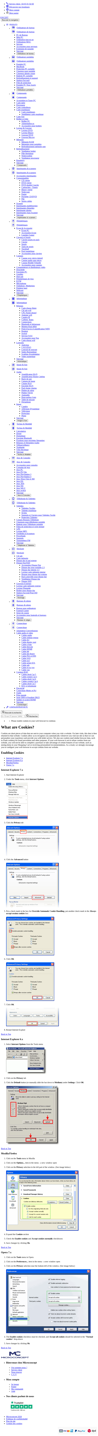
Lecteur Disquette (23, 588)
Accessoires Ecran (28, 233)
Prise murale (21, 695)
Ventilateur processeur (30, 158)
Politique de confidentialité (17, 1419)
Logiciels (20, 343)
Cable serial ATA (28, 663)
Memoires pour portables (31, 144)
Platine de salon (27, 390)
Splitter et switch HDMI (26, 700)
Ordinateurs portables (25, 90)
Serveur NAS (26, 336)
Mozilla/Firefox (12, 763)
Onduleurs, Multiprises (25, 286)
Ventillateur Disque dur (30, 579)
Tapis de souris (27, 247)
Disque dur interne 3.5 (30, 570)
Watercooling (26, 156)
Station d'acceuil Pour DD (26, 593)
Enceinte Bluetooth (24, 438)
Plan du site (10, 1421)
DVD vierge (26, 183)
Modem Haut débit (29, 326)
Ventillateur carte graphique (32, 114)
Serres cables (26, 201)
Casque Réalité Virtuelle (31, 263)
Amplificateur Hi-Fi (29, 374)
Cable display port (28, 642)
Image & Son (22, 421)
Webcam (19, 290)
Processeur (20, 105)
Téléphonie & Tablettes (25, 545)
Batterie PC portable (24, 76)
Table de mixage (28, 400)
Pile (22, 199)
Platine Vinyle (27, 393)
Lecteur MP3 (21, 531)
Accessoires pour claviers (31, 253)
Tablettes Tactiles (28, 508)
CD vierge (25, 180)
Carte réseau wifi (28, 340)
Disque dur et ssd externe (26, 560)
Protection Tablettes (29, 517)
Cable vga (25, 670)
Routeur (24, 331)
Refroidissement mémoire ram (33, 146)
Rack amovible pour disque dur (34, 577)
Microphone (21, 283)
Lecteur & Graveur (24, 128)
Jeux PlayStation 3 (23, 474)
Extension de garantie (25, 49)
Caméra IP (25, 317)
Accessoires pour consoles (27, 465)
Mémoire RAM (27, 142)
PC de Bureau (22, 35)
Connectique (22, 705)
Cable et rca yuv (28, 667)
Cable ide (25, 651)
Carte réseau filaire (28, 308)
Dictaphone (26, 402)
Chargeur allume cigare (25, 73)
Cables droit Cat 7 (28, 684)
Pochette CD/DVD (29, 196)
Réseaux (19, 306)
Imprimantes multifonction (27, 206)
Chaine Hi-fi (26, 383)
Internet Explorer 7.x (14, 758)
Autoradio (25, 395)
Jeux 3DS (20, 483)
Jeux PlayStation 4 (23, 477)
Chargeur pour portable (25, 71)
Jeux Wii (19, 486)
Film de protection (23, 83)
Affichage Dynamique (30, 409)
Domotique (20, 436)
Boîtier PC (25, 121)
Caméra (24, 406)
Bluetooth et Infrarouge (30, 324)
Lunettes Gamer (27, 235)
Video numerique (28, 356)
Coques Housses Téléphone (27, 520)
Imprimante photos (23, 210)
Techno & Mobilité (24, 454)
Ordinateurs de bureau (25, 54)
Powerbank (21, 536)
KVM (18, 281)
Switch (24, 333)
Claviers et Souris (23, 237)
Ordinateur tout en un (25, 40)
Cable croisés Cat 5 (29, 677)
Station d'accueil (22, 80)
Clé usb (19, 556)
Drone (18, 433)
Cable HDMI (26, 649)
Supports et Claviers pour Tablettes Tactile (38, 515)
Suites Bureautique (29, 352)
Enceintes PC (21, 272)
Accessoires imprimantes (26, 176)
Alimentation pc (27, 123)
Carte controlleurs (23, 107)
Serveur (19, 44)
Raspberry (20, 160)
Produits (13, 24)
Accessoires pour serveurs (26, 46)
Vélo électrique (22, 450)
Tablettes (19, 506)
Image (18, 404)
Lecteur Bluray (27, 133)
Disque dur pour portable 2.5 (33, 567)
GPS (18, 529)
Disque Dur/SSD (23, 563)
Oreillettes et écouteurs (25, 533)
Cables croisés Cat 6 (29, 681)
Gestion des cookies (14, 1423)
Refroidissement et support (27, 78)
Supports (19, 538)
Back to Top (6, 1034)
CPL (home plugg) (28, 313)
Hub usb (19, 276)
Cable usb (25, 665)
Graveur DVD (27, 135)
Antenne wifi (26, 315)
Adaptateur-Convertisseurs (27, 631)
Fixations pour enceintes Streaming (30, 440)
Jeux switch (21, 490)
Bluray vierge (26, 190)
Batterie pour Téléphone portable (29, 524)
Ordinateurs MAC (23, 42)
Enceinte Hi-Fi (27, 386)
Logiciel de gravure (29, 350)
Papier (24, 194)
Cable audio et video (24, 633)
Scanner (19, 203)
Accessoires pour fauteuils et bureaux (31, 615)
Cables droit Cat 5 (28, 674)
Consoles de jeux (23, 467)
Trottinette (20, 447)
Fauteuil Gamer (22, 611)
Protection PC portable (25, 69)
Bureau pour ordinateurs (26, 608)
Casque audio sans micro (31, 260)
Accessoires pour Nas (30, 338)
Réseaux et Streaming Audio (27, 443)
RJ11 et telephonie (28, 686)
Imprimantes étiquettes (25, 208)
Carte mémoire (22, 558)
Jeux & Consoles (23, 495)
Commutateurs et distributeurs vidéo (30, 267)
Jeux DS (19, 481)
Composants (22, 165)
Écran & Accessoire (24, 228)
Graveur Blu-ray (28, 137)
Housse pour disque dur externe (34, 574)
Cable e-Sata (26, 644)
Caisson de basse (28, 381)
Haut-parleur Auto (28, 397)
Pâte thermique (27, 153)
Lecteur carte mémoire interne (33, 572)
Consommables (22, 178)
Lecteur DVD (27, 130)
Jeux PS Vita (21, 472)
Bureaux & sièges (23, 620)
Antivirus (25, 345)
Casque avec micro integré (32, 258)
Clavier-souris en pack (30, 240)
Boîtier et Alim (22, 119)
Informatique (22, 361)
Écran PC (25, 230)
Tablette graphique (28, 510)
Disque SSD (26, 581)
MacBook (20, 67)
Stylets (24, 513)
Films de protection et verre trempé (30, 527)
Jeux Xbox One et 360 (25, 479)
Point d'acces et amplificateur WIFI (35, 329)
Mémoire (20, 140)
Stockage (20, 598)
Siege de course (22, 613)
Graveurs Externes (23, 584)
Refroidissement (22, 149)
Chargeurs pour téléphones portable (30, 522)
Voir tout (19, 51)
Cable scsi (25, 661)
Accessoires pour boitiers (31, 126)
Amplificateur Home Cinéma (33, 377)
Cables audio (26, 635)
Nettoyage (25, 192)
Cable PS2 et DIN (28, 656)
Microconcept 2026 (14, 1417)
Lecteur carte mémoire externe (28, 586)
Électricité (20, 688)
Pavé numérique (27, 251)
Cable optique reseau (29, 638)
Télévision (25, 411)
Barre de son (26, 379)
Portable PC (21, 64)
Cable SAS (25, 658)
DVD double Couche (30, 185)
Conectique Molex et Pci (26, 690)
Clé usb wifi (26, 310)
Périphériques (22, 295)
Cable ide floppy (28, 654)
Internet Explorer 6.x (14, 760)
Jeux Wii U (20, 488)
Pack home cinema (29, 388)
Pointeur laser (21, 288)
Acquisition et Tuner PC (26, 100)
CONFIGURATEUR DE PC (18, 707)
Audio (18, 372)
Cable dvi (25, 640)
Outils (18, 693)
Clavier (24, 242)
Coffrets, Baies (27, 320)
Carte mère (20, 103)
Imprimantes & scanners (26, 218)
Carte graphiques (23, 110)
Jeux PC (19, 470)
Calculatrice (21, 431)
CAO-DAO (26, 347)
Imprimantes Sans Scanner (27, 213)
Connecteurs (26, 322)
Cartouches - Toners (29, 187)
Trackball (25, 249)
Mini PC (19, 37)
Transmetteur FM (23, 540)
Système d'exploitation (30, 354)
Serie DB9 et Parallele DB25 (28, 697)
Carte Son (20, 117)
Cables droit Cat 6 (28, 679)
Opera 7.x (10, 765)
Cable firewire (27, 647)
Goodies (19, 274)
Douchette (20, 270)
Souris (24, 244)
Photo (23, 416)
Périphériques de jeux (25, 279)
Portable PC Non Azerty (26, 85)
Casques (19, 256)
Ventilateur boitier (28, 151)
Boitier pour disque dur (25, 590)
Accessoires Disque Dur (31, 565)
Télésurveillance (22, 445)
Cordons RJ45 (22, 672)
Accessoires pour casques (31, 265)
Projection (25, 413)
